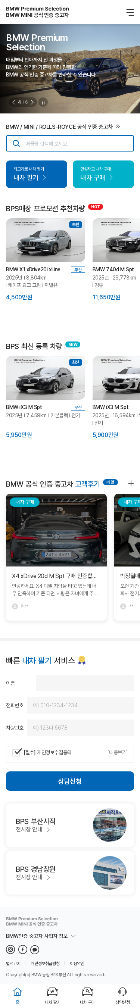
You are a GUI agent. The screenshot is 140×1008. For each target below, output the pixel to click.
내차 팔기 (52, 1002)
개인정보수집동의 (48, 752)
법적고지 (13, 963)
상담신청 (69, 781)
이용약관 (77, 963)
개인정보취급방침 (45, 963)
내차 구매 (87, 1002)
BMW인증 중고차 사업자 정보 (37, 936)
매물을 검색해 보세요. (46, 143)
